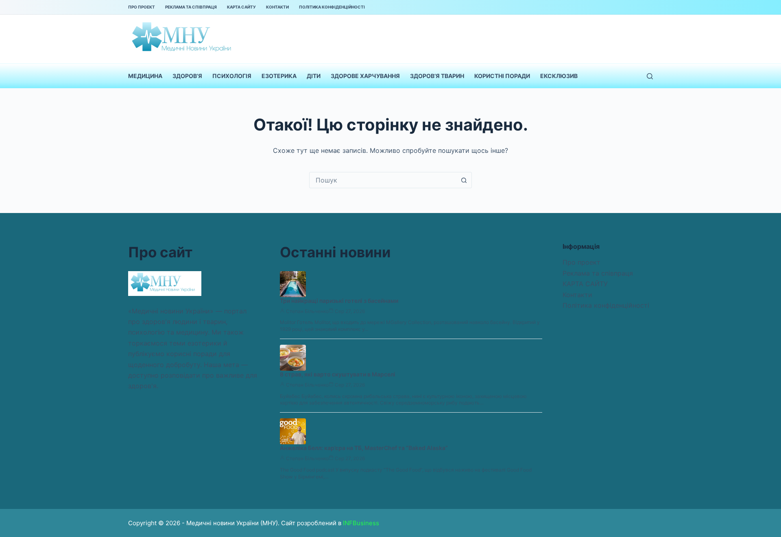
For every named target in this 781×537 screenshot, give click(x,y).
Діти (314, 75)
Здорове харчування (365, 75)
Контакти (277, 6)
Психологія (231, 75)
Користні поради (502, 75)
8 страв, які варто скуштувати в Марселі (337, 374)
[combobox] (383, 180)
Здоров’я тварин (437, 75)
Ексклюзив (559, 75)
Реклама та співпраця (191, 6)
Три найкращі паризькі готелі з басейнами (339, 300)
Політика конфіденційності (332, 6)
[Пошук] (650, 76)
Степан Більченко (307, 311)
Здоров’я (187, 75)
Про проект (141, 6)
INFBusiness (361, 523)
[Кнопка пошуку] (463, 180)
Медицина (145, 75)
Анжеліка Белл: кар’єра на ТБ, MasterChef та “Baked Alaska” (364, 447)
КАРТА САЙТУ (241, 6)
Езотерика (279, 75)
